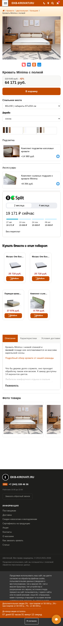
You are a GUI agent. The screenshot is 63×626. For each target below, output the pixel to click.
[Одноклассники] (34, 65)
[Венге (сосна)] (7, 130)
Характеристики (28, 338)
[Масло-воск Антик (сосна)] (41, 130)
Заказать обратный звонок (17, 496)
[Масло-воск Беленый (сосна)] (38, 130)
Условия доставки (50, 338)
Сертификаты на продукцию (16, 523)
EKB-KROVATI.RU (23, 3)
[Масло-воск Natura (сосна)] (44, 130)
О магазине (8, 536)
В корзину (31, 91)
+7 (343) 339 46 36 (18, 484)
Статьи (6, 545)
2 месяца (19, 205)
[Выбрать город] (48, 3)
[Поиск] (52, 3)
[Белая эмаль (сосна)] (25, 130)
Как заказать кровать (13, 540)
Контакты (7, 532)
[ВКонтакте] (29, 65)
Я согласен (31, 621)
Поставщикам (9, 510)
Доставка (7, 515)
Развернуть (12, 385)
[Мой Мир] (39, 65)
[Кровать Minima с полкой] (23, 419)
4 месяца (44, 205)
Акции (5, 527)
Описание (10, 338)
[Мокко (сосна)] (4, 130)
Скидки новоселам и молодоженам (20, 519)
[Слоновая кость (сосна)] (23, 130)
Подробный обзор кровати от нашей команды (29, 358)
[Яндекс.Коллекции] (24, 65)
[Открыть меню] (5, 3)
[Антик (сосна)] (10, 130)
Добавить (15, 278)
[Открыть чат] (56, 619)
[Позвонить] (44, 3)
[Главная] (3, 11)
